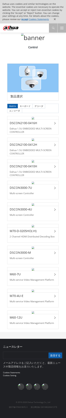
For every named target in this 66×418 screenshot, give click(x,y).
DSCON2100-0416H (23, 123)
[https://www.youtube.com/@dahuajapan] (29, 386)
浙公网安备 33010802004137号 (44, 407)
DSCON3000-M (20, 252)
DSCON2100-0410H (23, 166)
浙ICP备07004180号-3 (18, 407)
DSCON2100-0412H (23, 145)
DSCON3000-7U (21, 188)
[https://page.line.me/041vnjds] (45, 386)
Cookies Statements (39, 19)
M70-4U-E (16, 296)
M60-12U (16, 317)
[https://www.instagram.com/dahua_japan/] (37, 386)
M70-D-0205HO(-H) (23, 231)
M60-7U (15, 274)
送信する (55, 355)
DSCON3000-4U (21, 209)
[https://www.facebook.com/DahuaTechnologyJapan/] (21, 386)
